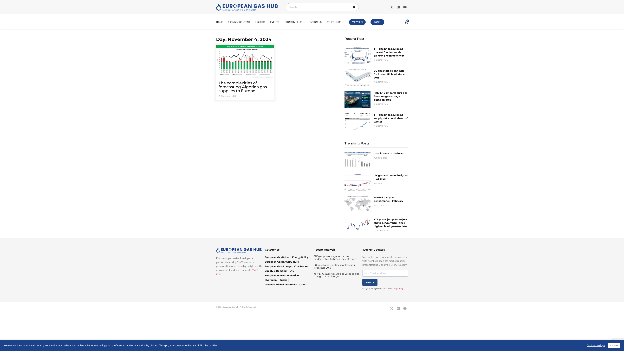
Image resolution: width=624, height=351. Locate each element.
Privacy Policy (397, 288)
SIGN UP (370, 282)
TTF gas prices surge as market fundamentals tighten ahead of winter (389, 52)
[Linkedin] (398, 7)
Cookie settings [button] (596, 345)
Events (274, 22)
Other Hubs (333, 22)
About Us (316, 22)
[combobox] (322, 7)
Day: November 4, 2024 (244, 39)
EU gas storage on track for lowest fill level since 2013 (389, 74)
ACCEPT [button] (614, 345)
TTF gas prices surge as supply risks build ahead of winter (391, 118)
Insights (260, 22)
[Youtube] (405, 7)
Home (219, 22)
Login (377, 22)
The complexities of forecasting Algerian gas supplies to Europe (243, 87)
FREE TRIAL (357, 22)
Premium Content (239, 22)
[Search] (355, 7)
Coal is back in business (389, 153)
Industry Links (293, 22)
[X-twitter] (392, 7)
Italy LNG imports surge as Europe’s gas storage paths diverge (390, 96)
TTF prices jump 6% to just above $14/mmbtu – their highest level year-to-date (390, 223)
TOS (386, 288)
